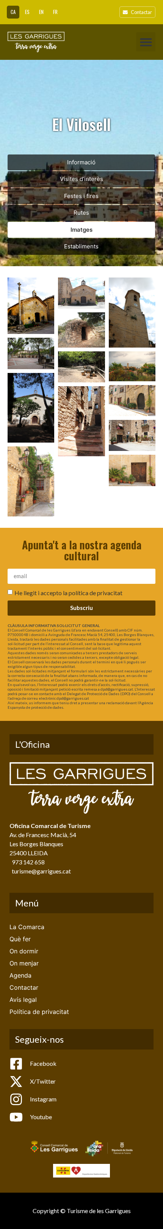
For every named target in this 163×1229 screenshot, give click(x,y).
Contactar (23, 987)
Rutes (81, 212)
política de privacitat (95, 592)
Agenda (20, 975)
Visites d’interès (81, 178)
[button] (145, 41)
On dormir (23, 951)
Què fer (20, 939)
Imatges (81, 229)
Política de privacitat (39, 1011)
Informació (81, 162)
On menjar (24, 963)
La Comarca (26, 927)
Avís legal (23, 999)
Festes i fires (81, 196)
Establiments (81, 246)
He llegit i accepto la (68, 592)
